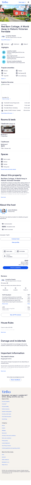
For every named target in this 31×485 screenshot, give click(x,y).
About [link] (3, 425)
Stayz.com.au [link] (5, 464)
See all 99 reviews (5, 39)
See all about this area (6, 113)
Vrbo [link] (3, 454)
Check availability (15, 267)
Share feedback (15, 379)
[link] (2, 7)
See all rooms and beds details (8, 169)
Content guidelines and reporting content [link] (11, 448)
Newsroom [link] (4, 433)
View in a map (5, 99)
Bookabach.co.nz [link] (5, 462)
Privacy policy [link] (5, 440)
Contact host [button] (15, 239)
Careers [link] (3, 428)
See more (3, 197)
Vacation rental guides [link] (6, 411)
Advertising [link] (4, 419)
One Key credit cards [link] (6, 414)
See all (2, 78)
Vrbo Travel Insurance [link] (6, 416)
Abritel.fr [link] (4, 457)
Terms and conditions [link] (6, 438)
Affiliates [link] (4, 430)
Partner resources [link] (5, 409)
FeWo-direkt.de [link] (5, 459)
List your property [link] (5, 401)
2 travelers (9, 256)
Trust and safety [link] (5, 406)
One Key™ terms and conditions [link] (9, 435)
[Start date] (9, 251)
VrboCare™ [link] (4, 404)
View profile (15, 242)
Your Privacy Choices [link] (6, 445)
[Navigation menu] (28, 2)
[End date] (22, 251)
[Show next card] (29, 13)
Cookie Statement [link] (6, 443)
